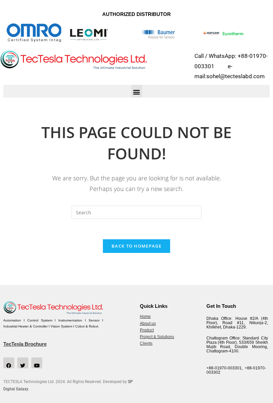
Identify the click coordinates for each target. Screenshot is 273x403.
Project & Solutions (157, 336)
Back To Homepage (136, 246)
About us (148, 323)
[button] (136, 91)
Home (145, 316)
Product (147, 330)
